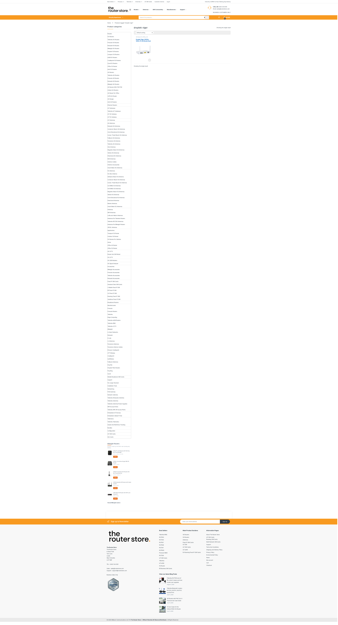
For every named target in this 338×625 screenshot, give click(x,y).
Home (109, 23)
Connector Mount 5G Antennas (116, 179)
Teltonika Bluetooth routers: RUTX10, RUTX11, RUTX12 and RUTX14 (174, 590)
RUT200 (161, 540)
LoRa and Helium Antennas (115, 215)
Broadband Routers (113, 302)
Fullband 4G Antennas (114, 138)
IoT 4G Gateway (112, 114)
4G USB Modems (112, 260)
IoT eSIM (161, 563)
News (207, 557)
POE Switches (111, 392)
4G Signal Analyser (113, 263)
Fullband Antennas (113, 362)
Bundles (110, 428)
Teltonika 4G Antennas (114, 144)
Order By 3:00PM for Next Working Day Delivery (218, 1)
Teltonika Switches (113, 401)
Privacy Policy (210, 552)
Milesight (110, 329)
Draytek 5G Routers (113, 51)
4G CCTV (110, 251)
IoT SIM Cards (148, 1)
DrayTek (110, 365)
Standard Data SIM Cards (115, 284)
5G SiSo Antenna (112, 174)
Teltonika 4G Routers (113, 75)
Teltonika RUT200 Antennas (115, 221)
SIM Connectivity (158, 9)
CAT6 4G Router (112, 96)
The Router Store (136, 620)
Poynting (110, 371)
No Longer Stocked (113, 383)
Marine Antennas (112, 203)
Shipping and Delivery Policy (214, 549)
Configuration (111, 431)
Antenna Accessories (113, 164)
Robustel (110, 335)
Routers (136, 9)
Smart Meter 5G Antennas (115, 206)
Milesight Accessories (114, 269)
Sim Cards (110, 437)
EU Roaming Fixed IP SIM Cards (192, 552)
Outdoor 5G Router (113, 236)
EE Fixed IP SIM (112, 290)
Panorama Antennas (113, 344)
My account (209, 560)
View (115, 456)
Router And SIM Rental (114, 254)
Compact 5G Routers (113, 54)
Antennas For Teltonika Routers (116, 218)
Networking (111, 389)
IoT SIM (185, 544)
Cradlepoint (111, 356)
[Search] (207, 17)
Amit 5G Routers (112, 69)
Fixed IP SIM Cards (113, 281)
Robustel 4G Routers (113, 81)
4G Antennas (111, 123)
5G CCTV (110, 257)
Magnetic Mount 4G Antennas (116, 150)
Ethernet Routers (112, 105)
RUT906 (161, 545)
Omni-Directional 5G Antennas (116, 197)
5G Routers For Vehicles (114, 239)
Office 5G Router (112, 66)
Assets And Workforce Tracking (116, 424)
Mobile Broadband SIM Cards (116, 377)
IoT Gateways (111, 108)
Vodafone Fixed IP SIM (114, 299)
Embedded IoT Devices (114, 412)
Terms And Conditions (212, 547)
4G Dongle (111, 99)
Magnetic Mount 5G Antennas (116, 191)
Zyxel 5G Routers (112, 63)
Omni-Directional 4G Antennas (116, 132)
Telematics (111, 418)
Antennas (138, 1)
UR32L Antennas (112, 227)
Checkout (209, 565)
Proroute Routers (112, 311)
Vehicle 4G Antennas (113, 153)
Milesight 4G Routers (113, 84)
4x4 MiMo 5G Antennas (114, 188)
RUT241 (161, 547)
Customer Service (159, 1)
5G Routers (111, 36)
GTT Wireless (111, 353)
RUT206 (161, 555)
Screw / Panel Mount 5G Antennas (117, 182)
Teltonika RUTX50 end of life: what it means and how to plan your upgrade (174, 580)
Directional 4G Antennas (114, 156)
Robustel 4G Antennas (114, 126)
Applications (111, 230)
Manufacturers (171, 9)
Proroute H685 (163, 553)
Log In (168, 1)
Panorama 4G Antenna (114, 141)
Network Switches (113, 395)
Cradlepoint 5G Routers (114, 60)
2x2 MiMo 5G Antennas (114, 185)
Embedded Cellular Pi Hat (115, 415)
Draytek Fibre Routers (114, 368)
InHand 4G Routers (113, 90)
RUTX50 (161, 537)
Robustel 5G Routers (113, 45)
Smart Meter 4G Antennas (115, 167)
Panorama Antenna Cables (115, 347)
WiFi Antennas (111, 212)
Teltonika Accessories (114, 275)
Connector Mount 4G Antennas (116, 129)
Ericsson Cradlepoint (113, 350)
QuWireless (111, 359)
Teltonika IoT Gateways (114, 111)
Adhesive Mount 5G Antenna (116, 176)
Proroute (120, 1)
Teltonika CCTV (112, 326)
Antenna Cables (112, 162)
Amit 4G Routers (112, 102)
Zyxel (109, 374)
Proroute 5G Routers (113, 42)
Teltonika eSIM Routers (114, 320)
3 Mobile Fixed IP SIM (114, 287)
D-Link (109, 338)
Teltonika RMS (112, 323)
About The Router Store (213, 534)
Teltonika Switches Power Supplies (117, 404)
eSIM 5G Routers (112, 57)
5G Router (162, 566)
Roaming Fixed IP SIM (114, 296)
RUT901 (161, 542)
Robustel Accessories (114, 278)
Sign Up (225, 521)
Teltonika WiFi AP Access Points (116, 409)
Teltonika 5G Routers (113, 39)
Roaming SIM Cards (211, 539)
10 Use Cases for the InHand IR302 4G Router (174, 608)
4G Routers (111, 72)
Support (182, 9)
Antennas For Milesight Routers (116, 224)
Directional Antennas (113, 200)
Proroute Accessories (113, 272)
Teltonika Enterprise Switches (116, 398)
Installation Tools (112, 386)
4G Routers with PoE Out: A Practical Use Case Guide (174, 599)
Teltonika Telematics (113, 421)
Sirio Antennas (112, 147)
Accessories (111, 266)
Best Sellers (110, 1)
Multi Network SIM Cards (213, 542)
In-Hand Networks (113, 332)
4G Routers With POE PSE (115, 87)
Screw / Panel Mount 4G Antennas (117, 135)
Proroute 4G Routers (113, 78)
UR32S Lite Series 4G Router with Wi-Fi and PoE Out (121, 472)
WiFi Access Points (113, 406)
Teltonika (129, 1)
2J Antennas (111, 341)
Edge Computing (112, 317)
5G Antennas (111, 171)
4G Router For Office (141, 37)
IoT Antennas (111, 120)
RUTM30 (161, 550)
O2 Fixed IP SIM (112, 293)
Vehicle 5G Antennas (113, 194)
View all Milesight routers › (114, 502)
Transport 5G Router (113, 233)
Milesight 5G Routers (113, 48)
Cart (207, 562)
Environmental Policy (212, 555)
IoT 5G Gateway (112, 117)
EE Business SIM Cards (165, 568)
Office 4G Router (112, 245)
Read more (149, 60)
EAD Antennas (111, 159)
